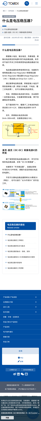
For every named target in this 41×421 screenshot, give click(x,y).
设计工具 (6, 307)
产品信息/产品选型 (10, 297)
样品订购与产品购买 (10, 322)
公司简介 (12, 370)
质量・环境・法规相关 (11, 317)
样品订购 (6, 342)
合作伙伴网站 (27, 370)
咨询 (20, 351)
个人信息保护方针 (28, 385)
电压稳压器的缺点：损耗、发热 (19, 251)
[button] (36, 3)
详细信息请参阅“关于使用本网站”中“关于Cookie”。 (20, 413)
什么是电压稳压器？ (11, 29)
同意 (7, 418)
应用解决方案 (8, 302)
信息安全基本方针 (13, 385)
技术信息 (11, 11)
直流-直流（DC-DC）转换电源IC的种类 (18, 32)
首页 (4, 11)
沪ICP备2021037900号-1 (27, 389)
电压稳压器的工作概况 (15, 240)
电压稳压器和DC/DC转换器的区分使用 (21, 257)
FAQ (21, 358)
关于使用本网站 (10, 389)
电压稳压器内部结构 (15, 262)
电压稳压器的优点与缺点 (16, 246)
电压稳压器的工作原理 (15, 268)
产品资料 (6, 327)
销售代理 (6, 337)
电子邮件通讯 (8, 332)
